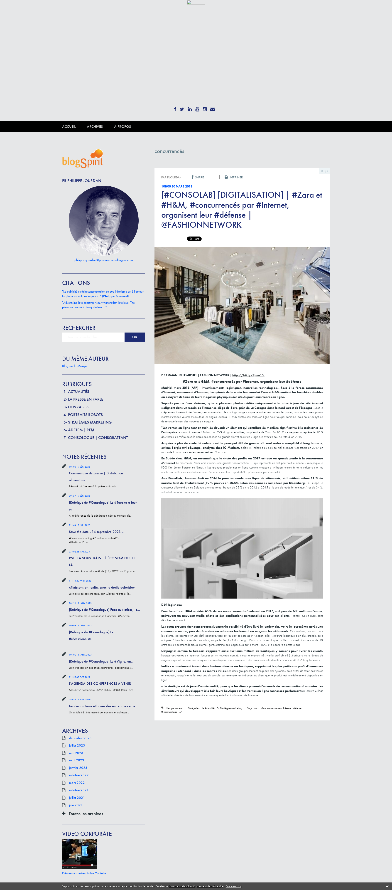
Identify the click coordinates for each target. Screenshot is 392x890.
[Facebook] (175, 107)
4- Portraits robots (83, 414)
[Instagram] (205, 107)
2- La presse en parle (83, 399)
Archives (95, 126)
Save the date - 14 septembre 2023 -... (97, 531)
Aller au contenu (15, 8)
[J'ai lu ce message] (387, 886)
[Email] (212, 107)
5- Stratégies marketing (88, 422)
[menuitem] (74, 126)
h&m (263, 708)
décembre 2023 (80, 738)
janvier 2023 (78, 767)
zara (256, 708)
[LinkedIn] (190, 107)
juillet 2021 (77, 797)
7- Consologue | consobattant (96, 437)
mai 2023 (76, 753)
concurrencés (274, 708)
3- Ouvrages (76, 406)
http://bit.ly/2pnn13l (248, 375)
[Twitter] (182, 107)
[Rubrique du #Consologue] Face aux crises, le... (104, 609)
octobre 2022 (79, 775)
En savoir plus (233, 886)
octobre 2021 (79, 790)
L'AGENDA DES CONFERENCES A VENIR (100, 683)
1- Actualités (76, 391)
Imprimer (236, 177)
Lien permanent (174, 708)
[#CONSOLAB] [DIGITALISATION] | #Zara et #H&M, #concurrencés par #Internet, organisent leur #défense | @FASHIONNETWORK (241, 209)
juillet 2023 (77, 745)
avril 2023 (76, 760)
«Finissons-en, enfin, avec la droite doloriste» (102, 587)
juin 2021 (76, 805)
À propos (122, 126)
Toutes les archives (86, 813)
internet (287, 708)
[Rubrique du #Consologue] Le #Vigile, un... (101, 661)
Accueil (69, 126)
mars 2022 (77, 782)
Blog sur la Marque (75, 366)
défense (297, 708)
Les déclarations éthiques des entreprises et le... (103, 706)
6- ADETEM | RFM (79, 429)
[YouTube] (197, 107)
